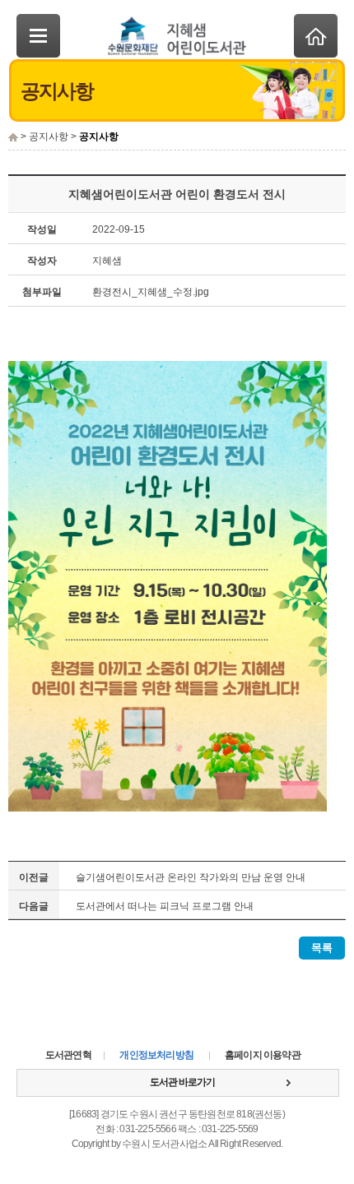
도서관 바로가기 (182, 1082)
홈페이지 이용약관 (262, 1055)
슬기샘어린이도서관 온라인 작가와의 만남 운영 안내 (190, 877)
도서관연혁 (68, 1055)
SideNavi (38, 36)
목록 (322, 947)
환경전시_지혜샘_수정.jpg (150, 292)
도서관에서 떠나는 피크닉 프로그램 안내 (165, 906)
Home (316, 36)
